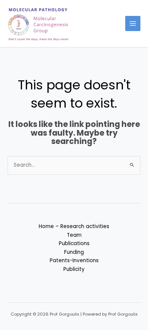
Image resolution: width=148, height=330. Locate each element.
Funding (74, 252)
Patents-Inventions (74, 260)
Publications (74, 243)
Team (74, 235)
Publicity (74, 269)
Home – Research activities (74, 226)
